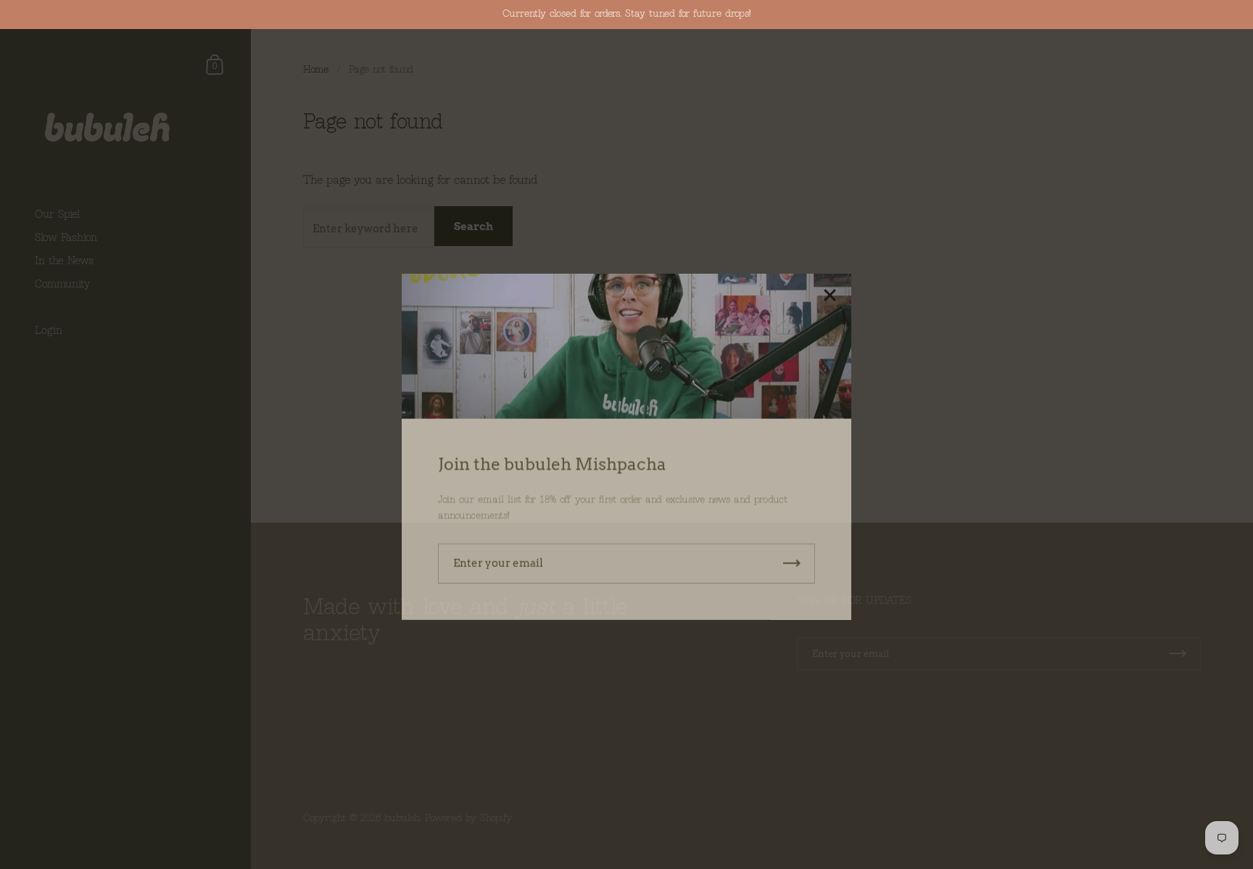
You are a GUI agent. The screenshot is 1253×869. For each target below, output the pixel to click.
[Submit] (792, 551)
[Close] (829, 284)
